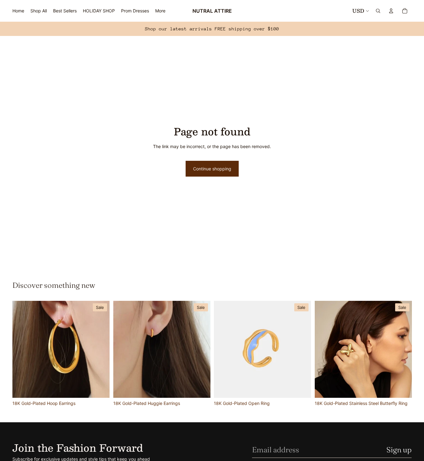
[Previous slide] (21, 349)
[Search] (378, 11)
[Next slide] (100, 349)
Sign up (399, 449)
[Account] (391, 11)
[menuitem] (160, 10)
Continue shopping (212, 168)
